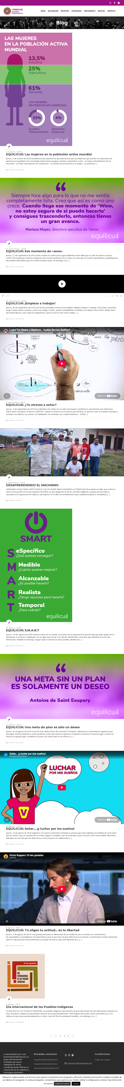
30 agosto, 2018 (13, 628)
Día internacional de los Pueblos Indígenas (39, 1007)
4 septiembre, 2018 (15, 483)
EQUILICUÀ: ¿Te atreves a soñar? (31, 405)
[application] (62, 284)
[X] (110, 2)
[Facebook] (114, 2)
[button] (62, 284)
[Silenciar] (117, 296)
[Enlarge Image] (36, 89)
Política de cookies (102, 1059)
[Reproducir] (3, 296)
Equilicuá (20, 170)
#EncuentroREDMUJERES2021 (46, 1068)
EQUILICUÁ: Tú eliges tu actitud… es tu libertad (42, 930)
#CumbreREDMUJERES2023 (46, 1059)
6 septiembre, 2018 (15, 402)
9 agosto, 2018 (13, 928)
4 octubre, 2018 (13, 152)
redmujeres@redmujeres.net (79, 1063)
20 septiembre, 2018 (16, 301)
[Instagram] (118, 2)
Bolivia (20, 500)
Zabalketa (21, 1022)
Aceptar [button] (76, 1084)
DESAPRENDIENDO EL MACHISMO (32, 485)
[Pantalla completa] (121, 296)
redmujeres (11, 170)
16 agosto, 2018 (13, 826)
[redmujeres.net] (13, 11)
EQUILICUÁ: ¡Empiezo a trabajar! (30, 303)
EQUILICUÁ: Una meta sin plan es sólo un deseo (43, 727)
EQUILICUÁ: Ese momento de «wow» (34, 251)
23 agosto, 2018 (13, 725)
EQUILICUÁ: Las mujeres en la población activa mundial (49, 154)
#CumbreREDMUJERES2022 (46, 1064)
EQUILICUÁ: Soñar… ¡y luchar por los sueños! (40, 828)
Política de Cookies (62, 1084)
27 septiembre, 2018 (16, 249)
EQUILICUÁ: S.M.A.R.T (22, 630)
